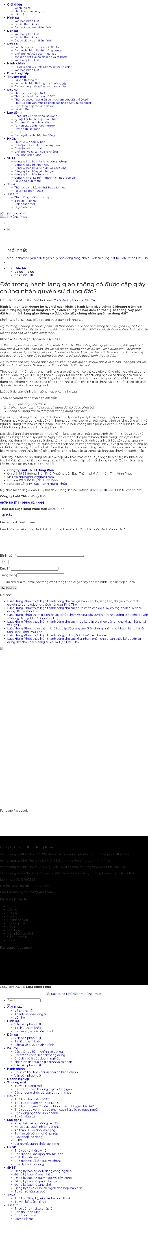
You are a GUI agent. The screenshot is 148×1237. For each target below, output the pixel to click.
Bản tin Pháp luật (25, 200)
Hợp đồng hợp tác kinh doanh (34, 106)
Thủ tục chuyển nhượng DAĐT (34, 96)
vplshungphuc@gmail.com (34, 477)
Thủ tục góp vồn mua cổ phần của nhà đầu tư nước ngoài (52, 102)
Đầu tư (12, 90)
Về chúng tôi (22, 8)
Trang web (8, 575)
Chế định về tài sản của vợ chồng (36, 151)
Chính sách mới (24, 204)
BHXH (18, 132)
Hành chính (16, 63)
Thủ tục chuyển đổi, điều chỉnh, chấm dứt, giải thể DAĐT (51, 99)
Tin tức (12, 194)
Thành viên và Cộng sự (29, 11)
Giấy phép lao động (27, 128)
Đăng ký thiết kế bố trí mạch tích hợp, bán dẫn (45, 177)
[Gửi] (8, 1004)
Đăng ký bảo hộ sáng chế (31, 174)
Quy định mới (23, 207)
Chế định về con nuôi (28, 148)
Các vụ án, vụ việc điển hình (32, 27)
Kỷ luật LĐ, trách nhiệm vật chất (35, 119)
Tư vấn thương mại (27, 80)
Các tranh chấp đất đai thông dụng (37, 50)
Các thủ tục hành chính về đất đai (36, 47)
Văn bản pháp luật (26, 21)
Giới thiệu (14, 4)
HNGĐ (11, 138)
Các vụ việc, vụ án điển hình (32, 40)
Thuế (11, 184)
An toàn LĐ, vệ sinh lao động (33, 122)
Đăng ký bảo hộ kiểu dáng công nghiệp (40, 161)
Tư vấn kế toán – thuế (28, 190)
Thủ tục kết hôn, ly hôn (29, 142)
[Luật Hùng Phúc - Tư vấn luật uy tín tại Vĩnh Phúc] (13, 215)
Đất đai (12, 44)
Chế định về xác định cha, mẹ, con (37, 145)
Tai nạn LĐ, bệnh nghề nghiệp (34, 125)
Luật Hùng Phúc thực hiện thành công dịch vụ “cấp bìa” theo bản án (57, 635)
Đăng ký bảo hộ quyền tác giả (34, 171)
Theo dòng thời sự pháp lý (31, 197)
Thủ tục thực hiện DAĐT (30, 93)
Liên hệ (19, 14)
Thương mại (16, 76)
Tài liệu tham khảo (26, 24)
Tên (4, 562)
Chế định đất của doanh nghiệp (35, 53)
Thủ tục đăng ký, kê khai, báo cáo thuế (40, 187)
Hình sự (13, 17)
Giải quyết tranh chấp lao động (34, 135)
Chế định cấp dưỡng (28, 155)
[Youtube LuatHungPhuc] (56, 509)
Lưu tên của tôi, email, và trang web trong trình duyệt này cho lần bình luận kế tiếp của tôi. (70, 582)
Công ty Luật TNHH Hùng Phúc (44, 484)
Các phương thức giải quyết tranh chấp (40, 86)
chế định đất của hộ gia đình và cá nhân (40, 57)
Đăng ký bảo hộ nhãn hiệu (31, 164)
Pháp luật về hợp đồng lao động (35, 116)
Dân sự (12, 30)
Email (5, 568)
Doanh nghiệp (18, 73)
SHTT (11, 158)
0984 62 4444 (33, 502)
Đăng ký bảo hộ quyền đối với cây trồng (40, 168)
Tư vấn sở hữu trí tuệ (28, 181)
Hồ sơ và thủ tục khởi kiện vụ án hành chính (43, 66)
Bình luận (8, 555)
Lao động (14, 112)
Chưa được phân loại (68, 300)
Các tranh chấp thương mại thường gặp (40, 83)
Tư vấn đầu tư (23, 109)
